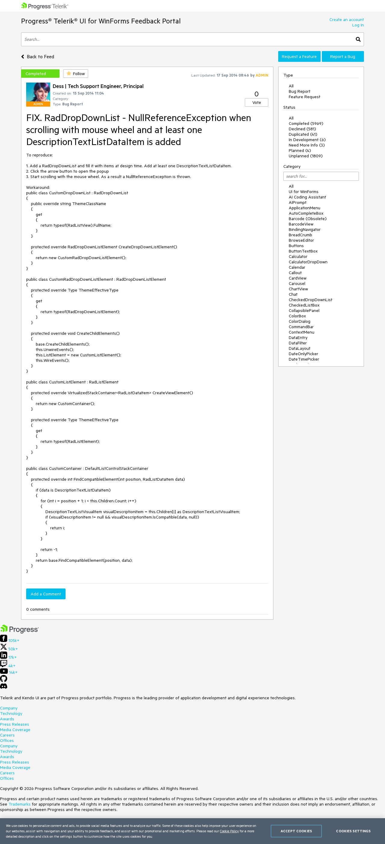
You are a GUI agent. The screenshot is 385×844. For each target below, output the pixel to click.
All (291, 86)
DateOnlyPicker (303, 353)
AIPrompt (297, 202)
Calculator (298, 256)
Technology (11, 713)
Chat (293, 294)
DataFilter (298, 343)
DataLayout (299, 348)
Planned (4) (300, 150)
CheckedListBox (304, 305)
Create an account (346, 19)
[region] (192, 831)
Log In (358, 25)
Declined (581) (302, 129)
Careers (7, 735)
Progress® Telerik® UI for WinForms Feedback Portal (101, 21)
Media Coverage (15, 729)
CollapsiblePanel (304, 310)
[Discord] (3, 687)
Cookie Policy (229, 831)
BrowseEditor (301, 240)
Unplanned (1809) (306, 156)
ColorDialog (299, 321)
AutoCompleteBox (306, 213)
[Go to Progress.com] (19, 632)
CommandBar (301, 326)
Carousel (297, 283)
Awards (7, 718)
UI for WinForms (304, 191)
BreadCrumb (300, 234)
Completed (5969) (306, 123)
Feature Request (304, 96)
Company (8, 708)
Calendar (297, 267)
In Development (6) (307, 139)
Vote (256, 102)
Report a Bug (342, 56)
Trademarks (19, 804)
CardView (297, 278)
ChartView (298, 289)
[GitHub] (3, 680)
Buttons (296, 245)
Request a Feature (299, 56)
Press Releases (14, 724)
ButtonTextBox (303, 251)
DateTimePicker (304, 359)
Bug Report (299, 91)
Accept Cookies (296, 831)
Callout (295, 272)
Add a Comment (46, 594)
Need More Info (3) (307, 145)
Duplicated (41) (303, 134)
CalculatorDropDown (308, 262)
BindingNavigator (305, 229)
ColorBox (297, 316)
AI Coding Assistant (307, 197)
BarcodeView (301, 224)
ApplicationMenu (304, 207)
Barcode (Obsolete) (308, 218)
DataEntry (298, 337)
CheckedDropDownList (310, 299)
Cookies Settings (353, 831)
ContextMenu (301, 332)
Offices (7, 740)
